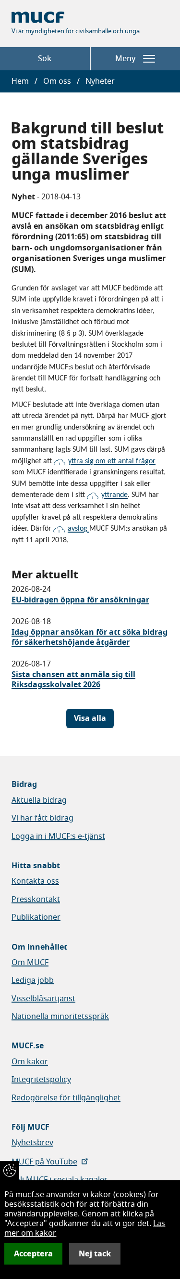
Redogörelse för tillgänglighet (66, 1098)
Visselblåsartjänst (43, 999)
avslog (78, 529)
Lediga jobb (33, 980)
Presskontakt (36, 899)
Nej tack (95, 1254)
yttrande (114, 495)
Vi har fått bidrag (42, 818)
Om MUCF (30, 962)
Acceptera (33, 1254)
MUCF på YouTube (44, 1162)
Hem (20, 81)
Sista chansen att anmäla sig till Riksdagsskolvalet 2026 (73, 680)
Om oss (57, 81)
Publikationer (36, 917)
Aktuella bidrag (39, 800)
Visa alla (90, 718)
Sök (44, 59)
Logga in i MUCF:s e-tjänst (58, 836)
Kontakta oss (35, 881)
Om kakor (30, 1062)
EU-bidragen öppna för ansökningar (80, 600)
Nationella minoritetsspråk (60, 1016)
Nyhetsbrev (32, 1142)
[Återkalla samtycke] (9, 1170)
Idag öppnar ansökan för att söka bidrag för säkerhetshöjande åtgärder (90, 637)
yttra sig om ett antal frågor (112, 461)
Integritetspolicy (41, 1079)
